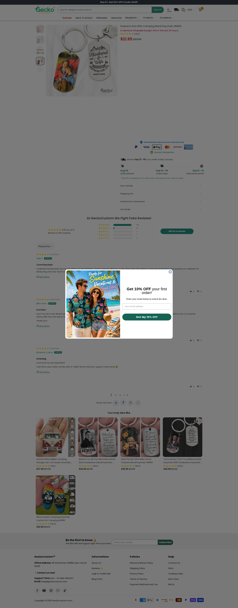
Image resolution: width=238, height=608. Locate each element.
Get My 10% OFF (147, 317)
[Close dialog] (170, 271)
